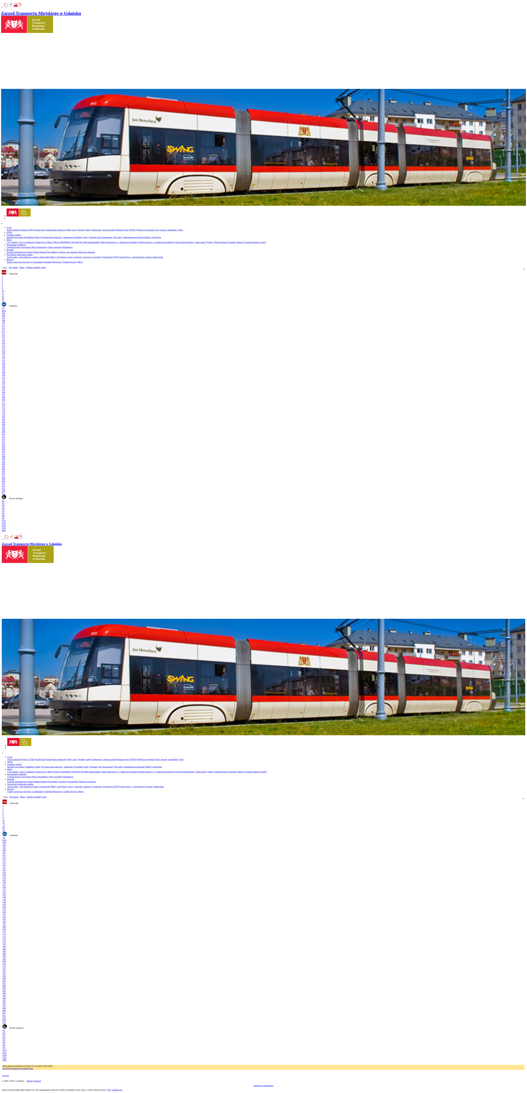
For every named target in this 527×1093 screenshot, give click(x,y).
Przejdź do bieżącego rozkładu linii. (17, 1068)
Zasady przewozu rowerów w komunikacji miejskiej (29, 262)
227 (3, 441)
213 (3, 439)
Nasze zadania (13, 230)
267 (3, 454)
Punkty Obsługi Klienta (217, 242)
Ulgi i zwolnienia (26, 242)
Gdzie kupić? (200, 242)
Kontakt (10, 252)
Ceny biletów (12, 242)
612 (3, 486)
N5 (3, 511)
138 (3, 367)
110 (3, 323)
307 (3, 471)
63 (3, 301)
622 (3, 488)
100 (3, 313)
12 (3, 296)
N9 (3, 518)
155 (3, 380)
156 (3, 382)
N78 (4, 528)
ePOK (9, 232)
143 (3, 370)
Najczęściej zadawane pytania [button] (20, 254)
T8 (3, 308)
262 (3, 451)
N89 (4, 530)
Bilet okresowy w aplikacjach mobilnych (157, 242)
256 (3, 446)
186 (3, 422)
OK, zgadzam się (114, 1090)
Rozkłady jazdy (81, 237)
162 (3, 390)
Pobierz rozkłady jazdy (36, 267)
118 (3, 340)
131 (3, 360)
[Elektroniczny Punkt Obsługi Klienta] (6, 6)
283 (3, 461)
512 (3, 476)
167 (3, 395)
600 (3, 479)
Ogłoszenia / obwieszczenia (103, 230)
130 (3, 358)
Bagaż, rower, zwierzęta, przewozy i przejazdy (81, 257)
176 (3, 409)
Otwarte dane (39, 230)
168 (3, 397)
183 (3, 417)
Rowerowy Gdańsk (61, 262)
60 (3, 298)
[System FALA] (11, 6)
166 (3, 392)
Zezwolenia (26, 247)
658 (3, 491)
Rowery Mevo (76, 262)
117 (3, 338)
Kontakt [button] (10, 250)
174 (3, 404)
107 (3, 318)
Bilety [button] (9, 240)
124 (3, 350)
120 (3, 343)
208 (3, 432)
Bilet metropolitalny (91, 242)
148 (3, 372)
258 (3, 449)
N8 (3, 516)
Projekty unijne (84, 230)
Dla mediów (52, 252)
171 (3, 402)
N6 (3, 513)
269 (3, 459)
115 (3, 333)
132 (3, 362)
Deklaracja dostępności (263, 1085)
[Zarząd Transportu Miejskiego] (19, 216)
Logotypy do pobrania (67, 252)
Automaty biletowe (236, 242)
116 (3, 335)
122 (3, 345)
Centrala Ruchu (13, 247)
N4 (3, 508)
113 (3, 330)
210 (3, 434)
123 (3, 348)
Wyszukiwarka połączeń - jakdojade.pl (57, 237)
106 (3, 316)
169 (3, 399)
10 (3, 291)
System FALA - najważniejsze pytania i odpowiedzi (140, 257)
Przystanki (13, 267)
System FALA (40, 242)
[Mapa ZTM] (20, 6)
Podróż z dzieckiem (152, 237)
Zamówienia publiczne (55, 230)
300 (3, 469)
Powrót (5, 1075)
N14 (4, 520)
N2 (3, 503)
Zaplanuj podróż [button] (14, 235)
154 (3, 377)
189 (3, 424)
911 (3, 493)
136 (3, 365)
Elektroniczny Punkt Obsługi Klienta (30, 252)
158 (3, 387)
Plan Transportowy (39, 247)
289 (3, 464)
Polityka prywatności (145, 230)
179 (3, 414)
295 (3, 466)
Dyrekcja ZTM (26, 230)
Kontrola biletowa (253, 242)
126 (3, 353)
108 (3, 320)
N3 (3, 506)
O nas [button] (9, 227)
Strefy (263, 242)
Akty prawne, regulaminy (166, 230)
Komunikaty (107, 237)
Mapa (21, 267)
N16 (4, 523)
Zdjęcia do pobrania (86, 252)
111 (3, 325)
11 (3, 293)
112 (3, 328)
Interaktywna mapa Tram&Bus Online (23, 237)
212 (3, 437)
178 (3, 412)
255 (3, 444)
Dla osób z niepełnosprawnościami (128, 237)
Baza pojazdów (55, 247)
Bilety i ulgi (55, 257)
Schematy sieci (95, 237)
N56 (4, 525)
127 (3, 355)
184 (3, 419)
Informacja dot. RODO (126, 230)
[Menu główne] (2, 223)
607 (3, 483)
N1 (3, 501)
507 (3, 474)
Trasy (4, 267)
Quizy (180, 230)
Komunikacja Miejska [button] (16, 245)
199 (3, 429)
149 (3, 375)
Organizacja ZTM (109, 257)
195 (3, 427)
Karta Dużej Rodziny (185, 242)
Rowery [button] (10, 259)
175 (3, 407)
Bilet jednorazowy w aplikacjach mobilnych (120, 242)
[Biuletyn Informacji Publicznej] (16, 6)
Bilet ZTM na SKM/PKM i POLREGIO (65, 242)
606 (3, 481)
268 (3, 456)
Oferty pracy (71, 230)
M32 (4, 311)
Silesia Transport (33, 1081)
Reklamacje (67, 247)
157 (3, 385)
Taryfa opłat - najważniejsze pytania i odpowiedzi (28, 257)
